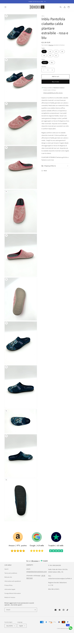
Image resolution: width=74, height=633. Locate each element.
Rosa (44, 62)
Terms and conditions (11, 573)
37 (56, 51)
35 (44, 51)
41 (56, 55)
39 (44, 55)
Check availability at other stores (53, 93)
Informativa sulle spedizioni (13, 581)
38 (62, 51)
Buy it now (55, 81)
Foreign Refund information (13, 593)
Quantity (44, 66)
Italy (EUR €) (9, 626)
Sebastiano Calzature (64, 628)
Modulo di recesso (10, 597)
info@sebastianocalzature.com (36, 572)
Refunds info (8, 577)
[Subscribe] (35, 610)
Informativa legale (10, 589)
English (21, 626)
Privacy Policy (8, 585)
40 (50, 55)
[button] (5, 7)
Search (6, 569)
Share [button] (45, 170)
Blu (52, 62)
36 (50, 51)
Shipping (50, 45)
